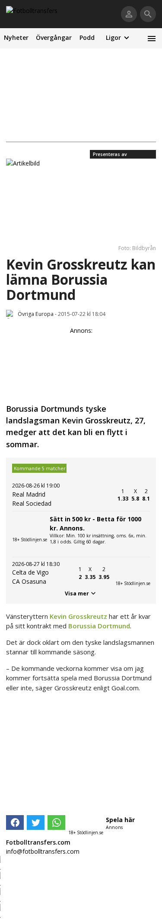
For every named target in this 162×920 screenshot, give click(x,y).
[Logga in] (129, 14)
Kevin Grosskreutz (78, 616)
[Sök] (148, 14)
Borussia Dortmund (99, 625)
